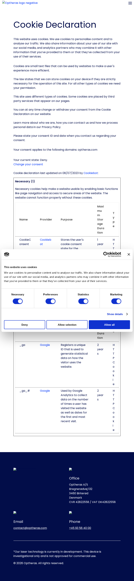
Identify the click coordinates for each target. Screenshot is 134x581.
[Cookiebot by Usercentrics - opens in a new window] (106, 254)
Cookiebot (91, 173)
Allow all (109, 324)
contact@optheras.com (30, 528)
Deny (24, 324)
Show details (115, 314)
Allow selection (67, 324)
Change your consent (28, 164)
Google (45, 345)
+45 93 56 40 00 (80, 528)
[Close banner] (129, 254)
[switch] (50, 301)
